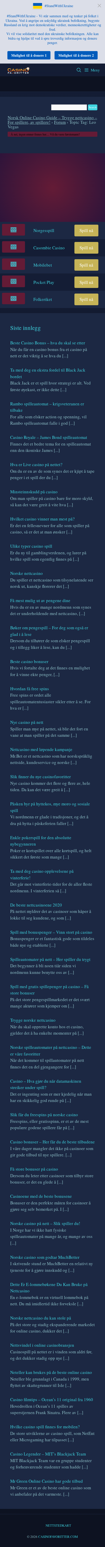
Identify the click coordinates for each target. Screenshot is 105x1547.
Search (79, 70)
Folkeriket (42, 299)
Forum (60, 122)
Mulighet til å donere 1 (29, 55)
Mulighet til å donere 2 (76, 55)
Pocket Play (43, 282)
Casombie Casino (49, 248)
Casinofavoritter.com (58, 1536)
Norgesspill (43, 230)
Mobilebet (42, 265)
